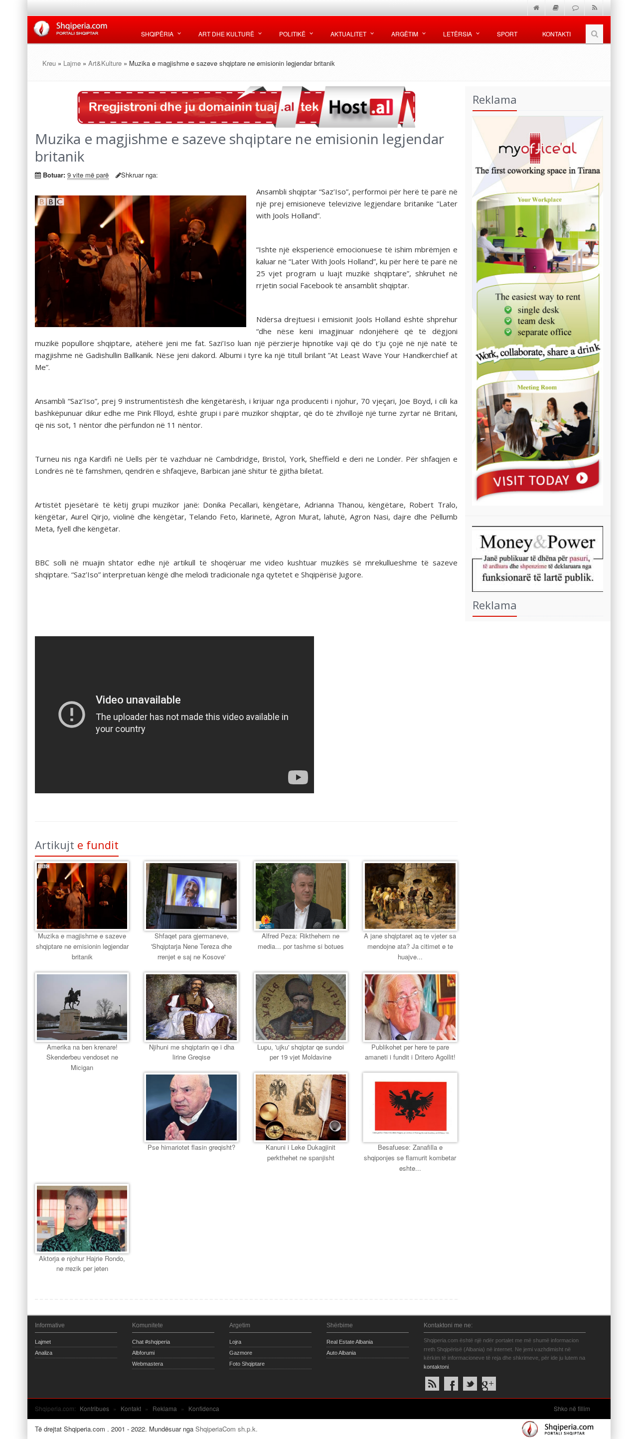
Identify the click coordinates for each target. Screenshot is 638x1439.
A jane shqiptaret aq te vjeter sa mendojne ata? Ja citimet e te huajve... (410, 946)
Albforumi (143, 1353)
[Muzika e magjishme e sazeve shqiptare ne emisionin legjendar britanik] (82, 896)
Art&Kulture (105, 63)
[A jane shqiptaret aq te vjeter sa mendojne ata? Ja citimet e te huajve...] (410, 896)
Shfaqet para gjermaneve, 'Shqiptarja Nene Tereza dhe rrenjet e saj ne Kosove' (191, 946)
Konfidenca (203, 1408)
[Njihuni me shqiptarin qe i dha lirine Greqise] (191, 1007)
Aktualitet (348, 33)
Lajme (72, 63)
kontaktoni (436, 1367)
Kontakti (556, 33)
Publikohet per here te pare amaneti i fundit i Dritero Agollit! (410, 1052)
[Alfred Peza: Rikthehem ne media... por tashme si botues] (301, 896)
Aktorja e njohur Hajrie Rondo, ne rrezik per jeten (82, 1263)
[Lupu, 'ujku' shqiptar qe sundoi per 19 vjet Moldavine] (301, 1007)
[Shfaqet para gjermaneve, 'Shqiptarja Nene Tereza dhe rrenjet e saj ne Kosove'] (191, 896)
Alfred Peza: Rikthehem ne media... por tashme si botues (301, 941)
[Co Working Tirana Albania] (534, 309)
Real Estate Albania (349, 1342)
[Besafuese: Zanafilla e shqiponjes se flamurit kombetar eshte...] (410, 1107)
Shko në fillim (572, 1408)
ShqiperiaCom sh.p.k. (226, 1429)
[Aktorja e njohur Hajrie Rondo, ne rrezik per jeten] (82, 1219)
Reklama (165, 1408)
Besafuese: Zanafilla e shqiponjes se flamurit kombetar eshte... (410, 1157)
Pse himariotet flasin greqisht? (191, 1147)
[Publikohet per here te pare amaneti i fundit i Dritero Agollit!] (410, 1007)
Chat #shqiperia (151, 1342)
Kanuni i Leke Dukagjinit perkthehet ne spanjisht (300, 1152)
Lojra (235, 1342)
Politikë (292, 33)
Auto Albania (341, 1353)
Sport (507, 33)
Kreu (49, 63)
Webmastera (147, 1364)
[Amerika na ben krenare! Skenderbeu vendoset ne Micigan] (82, 1007)
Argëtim (404, 33)
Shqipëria (157, 33)
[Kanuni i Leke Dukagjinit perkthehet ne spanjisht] (301, 1107)
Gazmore (240, 1353)
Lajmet (43, 1342)
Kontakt (131, 1408)
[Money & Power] (534, 557)
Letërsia (457, 33)
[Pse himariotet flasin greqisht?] (191, 1107)
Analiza (43, 1353)
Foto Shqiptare (247, 1364)
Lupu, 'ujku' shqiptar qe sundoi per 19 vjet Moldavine (300, 1052)
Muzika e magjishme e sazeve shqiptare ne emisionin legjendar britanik (82, 946)
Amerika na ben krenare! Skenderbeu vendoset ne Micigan (82, 1057)
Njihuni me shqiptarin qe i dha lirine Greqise (191, 1052)
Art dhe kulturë (226, 33)
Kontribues (94, 1408)
